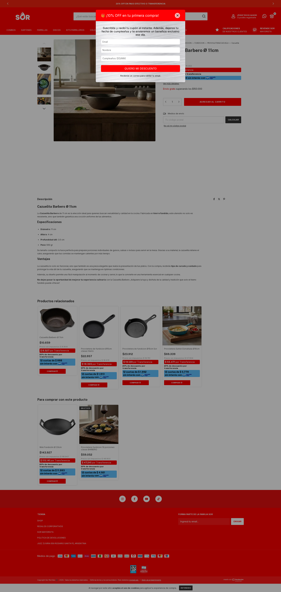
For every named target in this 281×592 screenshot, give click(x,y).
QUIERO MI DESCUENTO (141, 68)
